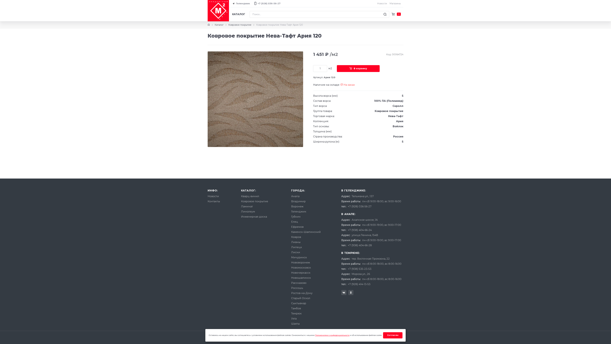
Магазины (395, 3)
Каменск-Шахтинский (306, 231)
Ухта (294, 318)
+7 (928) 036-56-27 (360, 206)
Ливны (296, 242)
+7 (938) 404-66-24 (360, 230)
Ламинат (247, 206)
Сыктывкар (298, 303)
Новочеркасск (300, 272)
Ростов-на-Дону (302, 293)
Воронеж (297, 206)
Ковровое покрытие (239, 24)
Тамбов (296, 308)
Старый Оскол (300, 298)
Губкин (296, 216)
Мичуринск (299, 257)
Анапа (295, 196)
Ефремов (297, 226)
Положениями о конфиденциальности (332, 335)
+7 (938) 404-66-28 (360, 245)
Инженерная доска (254, 216)
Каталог (238, 14)
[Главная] (209, 24)
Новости (382, 3)
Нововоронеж (300, 262)
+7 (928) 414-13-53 (359, 284)
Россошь (297, 288)
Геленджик (242, 3)
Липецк (296, 247)
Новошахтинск (301, 277)
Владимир (298, 201)
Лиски (295, 252)
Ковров (296, 237)
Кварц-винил (250, 196)
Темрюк (296, 313)
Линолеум (248, 211)
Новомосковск (301, 267)
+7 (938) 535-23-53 (359, 268)
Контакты (214, 201)
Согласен (393, 335)
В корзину (360, 68)
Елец (294, 221)
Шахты (295, 323)
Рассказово (298, 282)
